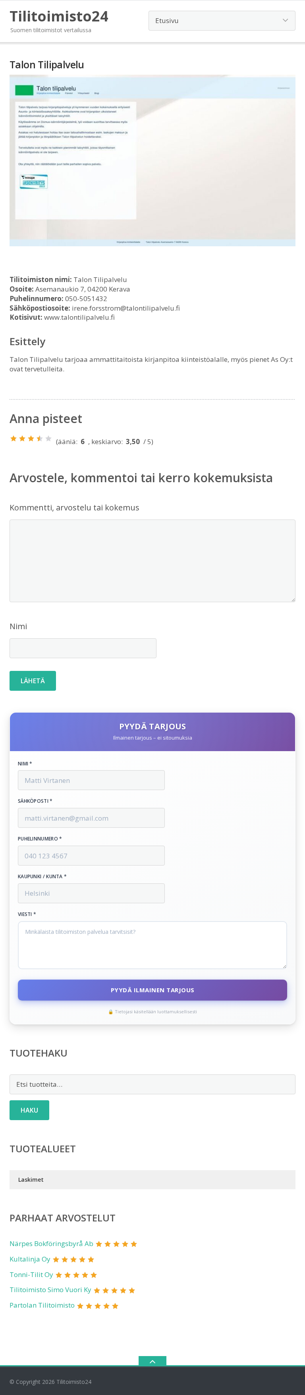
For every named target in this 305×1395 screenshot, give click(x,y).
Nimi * (25, 764)
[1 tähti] (13, 438)
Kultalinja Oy (30, 1259)
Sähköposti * (35, 801)
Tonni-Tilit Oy (31, 1274)
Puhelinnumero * (40, 839)
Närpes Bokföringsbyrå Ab (51, 1243)
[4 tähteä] (40, 438)
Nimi (18, 626)
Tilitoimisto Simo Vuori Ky (50, 1289)
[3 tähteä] (31, 438)
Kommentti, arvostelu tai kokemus (74, 507)
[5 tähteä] (48, 438)
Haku (29, 1110)
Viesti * (27, 914)
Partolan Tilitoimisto (42, 1305)
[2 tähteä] (22, 438)
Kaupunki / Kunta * (42, 876)
